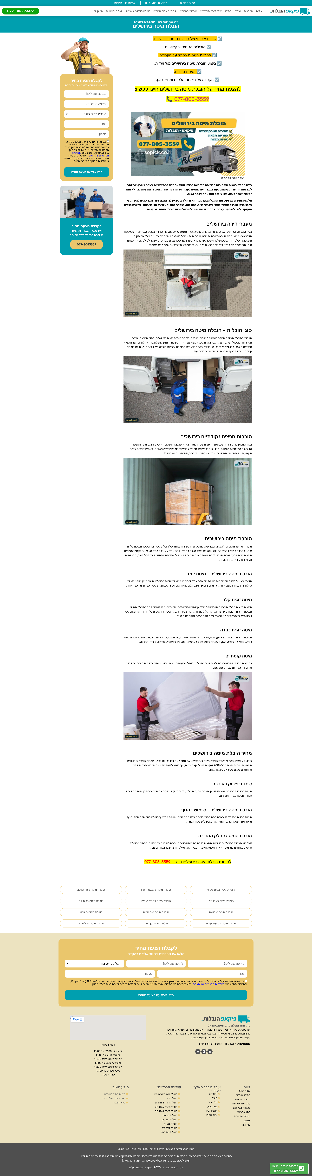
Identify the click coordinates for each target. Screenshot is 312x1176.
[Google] (204, 1051)
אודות (259, 11)
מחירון (228, 11)
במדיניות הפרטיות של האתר (90, 154)
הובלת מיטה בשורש (91, 912)
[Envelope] (210, 1051)
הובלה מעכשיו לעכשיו (138, 11)
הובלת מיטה (162, 21)
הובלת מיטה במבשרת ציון (156, 890)
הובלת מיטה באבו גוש (221, 901)
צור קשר (98, 11)
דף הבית (174, 21)
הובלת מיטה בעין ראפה (156, 923)
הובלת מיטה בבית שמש (221, 890)
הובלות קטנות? (188, 11)
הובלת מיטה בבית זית (91, 901)
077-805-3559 (20, 11)
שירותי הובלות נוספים (165, 11)
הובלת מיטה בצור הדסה (91, 890)
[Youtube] (198, 1051)
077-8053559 (86, 244)
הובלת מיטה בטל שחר (91, 923)
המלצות (248, 11)
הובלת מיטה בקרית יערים (156, 901)
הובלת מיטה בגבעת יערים (221, 923)
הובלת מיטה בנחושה (221, 912)
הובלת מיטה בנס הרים (156, 912)
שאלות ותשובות (114, 11)
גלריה (237, 11)
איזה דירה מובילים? (211, 11)
